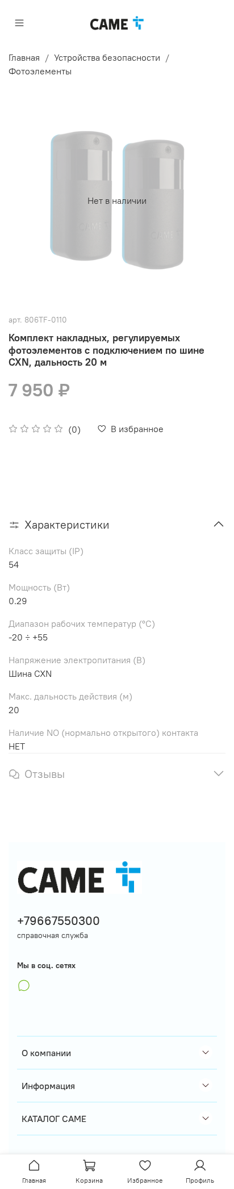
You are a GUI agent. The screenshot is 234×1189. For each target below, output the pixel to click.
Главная (24, 57)
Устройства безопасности (107, 57)
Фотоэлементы (40, 71)
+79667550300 (58, 920)
